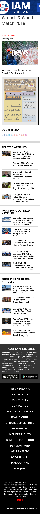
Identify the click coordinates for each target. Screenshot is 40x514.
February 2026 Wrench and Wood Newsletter (23, 164)
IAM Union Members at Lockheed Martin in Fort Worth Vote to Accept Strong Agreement (23, 221)
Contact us (20, 405)
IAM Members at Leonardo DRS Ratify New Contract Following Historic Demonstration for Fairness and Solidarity (23, 257)
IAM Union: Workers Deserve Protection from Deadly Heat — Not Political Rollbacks (24, 333)
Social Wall (20, 394)
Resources (20, 428)
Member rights (20, 434)
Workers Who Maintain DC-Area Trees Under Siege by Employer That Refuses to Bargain (23, 187)
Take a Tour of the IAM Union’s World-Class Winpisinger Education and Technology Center (23, 322)
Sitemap (20, 509)
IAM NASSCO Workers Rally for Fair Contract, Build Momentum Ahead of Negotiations (23, 289)
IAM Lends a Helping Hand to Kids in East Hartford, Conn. (22, 311)
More (20, 500)
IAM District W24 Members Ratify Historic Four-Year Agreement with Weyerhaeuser (23, 155)
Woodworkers (9, 36)
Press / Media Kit (20, 388)
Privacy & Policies (9, 509)
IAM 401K (20, 468)
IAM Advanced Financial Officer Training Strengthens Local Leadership (23, 301)
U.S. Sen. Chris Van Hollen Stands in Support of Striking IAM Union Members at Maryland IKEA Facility (23, 199)
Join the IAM (20, 400)
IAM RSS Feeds (20, 451)
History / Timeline (20, 411)
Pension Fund (20, 445)
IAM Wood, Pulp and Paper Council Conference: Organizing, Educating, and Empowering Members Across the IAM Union (23, 178)
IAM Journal (20, 462)
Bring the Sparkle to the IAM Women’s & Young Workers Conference (22, 232)
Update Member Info (20, 422)
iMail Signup (20, 417)
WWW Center (20, 457)
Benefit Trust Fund (20, 440)
